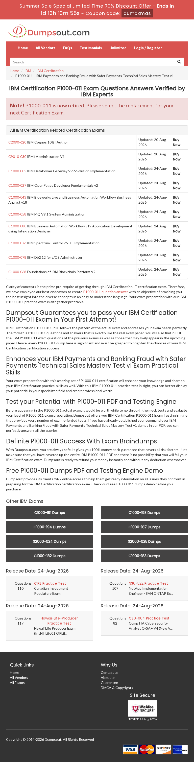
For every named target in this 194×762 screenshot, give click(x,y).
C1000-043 (17, 197)
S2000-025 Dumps (144, 541)
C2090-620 (17, 142)
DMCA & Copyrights (117, 687)
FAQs (67, 48)
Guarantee (109, 682)
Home (23, 48)
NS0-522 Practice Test (148, 583)
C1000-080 (17, 226)
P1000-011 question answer (105, 292)
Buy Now (176, 142)
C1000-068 (17, 272)
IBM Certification (50, 70)
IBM (28, 70)
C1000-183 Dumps (144, 555)
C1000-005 (17, 171)
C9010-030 (17, 156)
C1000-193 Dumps (144, 512)
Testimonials (91, 48)
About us (108, 677)
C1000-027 (17, 185)
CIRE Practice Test (50, 583)
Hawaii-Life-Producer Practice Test (59, 621)
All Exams (17, 682)
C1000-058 (17, 214)
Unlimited (118, 48)
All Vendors (45, 48)
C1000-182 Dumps (49, 555)
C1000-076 (17, 243)
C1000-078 (17, 257)
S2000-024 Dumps (49, 541)
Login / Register (148, 48)
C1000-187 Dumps (144, 527)
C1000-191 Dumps (49, 512)
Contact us (109, 672)
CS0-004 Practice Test (149, 618)
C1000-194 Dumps (50, 527)
